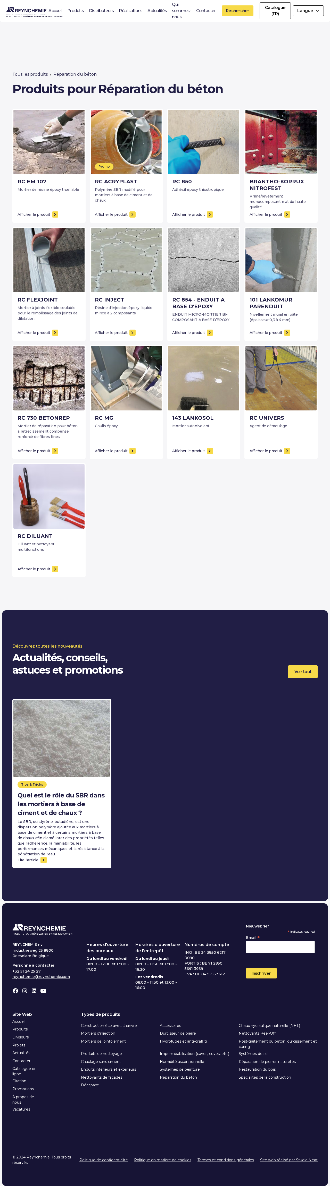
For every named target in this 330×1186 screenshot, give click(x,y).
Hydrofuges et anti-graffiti (183, 1041)
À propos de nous (23, 1100)
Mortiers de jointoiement (103, 1041)
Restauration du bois (257, 1069)
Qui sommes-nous (181, 10)
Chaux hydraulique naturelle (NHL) (269, 1025)
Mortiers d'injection (98, 1033)
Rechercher (237, 10)
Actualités (157, 10)
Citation (19, 1081)
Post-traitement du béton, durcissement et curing (278, 1044)
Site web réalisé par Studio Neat (289, 1160)
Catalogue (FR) (275, 10)
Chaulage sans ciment (101, 1061)
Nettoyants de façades (101, 1077)
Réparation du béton (178, 1077)
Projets (18, 1045)
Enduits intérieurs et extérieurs (108, 1069)
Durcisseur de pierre (178, 1033)
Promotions (23, 1089)
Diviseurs (20, 1037)
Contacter (206, 10)
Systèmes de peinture (180, 1069)
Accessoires (170, 1025)
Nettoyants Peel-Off (257, 1033)
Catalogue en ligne (24, 1071)
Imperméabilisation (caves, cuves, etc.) (194, 1053)
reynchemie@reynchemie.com (41, 976)
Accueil (55, 10)
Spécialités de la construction (265, 1077)
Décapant (90, 1085)
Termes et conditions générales (225, 1160)
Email (253, 937)
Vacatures (21, 1109)
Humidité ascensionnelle (182, 1061)
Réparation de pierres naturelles (267, 1061)
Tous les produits (30, 74)
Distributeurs (101, 10)
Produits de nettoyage (101, 1053)
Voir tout (302, 671)
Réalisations (130, 10)
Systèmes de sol (253, 1053)
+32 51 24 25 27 (26, 971)
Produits (75, 10)
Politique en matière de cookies (162, 1160)
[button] (308, 10)
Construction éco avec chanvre (109, 1025)
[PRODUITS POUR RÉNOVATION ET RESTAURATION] (26, 11)
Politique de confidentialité (103, 1160)
